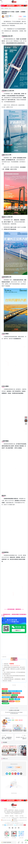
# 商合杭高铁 (14, 695)
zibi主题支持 (14, 818)
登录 (11, 767)
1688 (10, 720)
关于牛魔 (21, 815)
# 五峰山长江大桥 (16, 693)
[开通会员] (26, 420)
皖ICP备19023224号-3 (7, 820)
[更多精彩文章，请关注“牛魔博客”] (14, 620)
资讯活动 (6, 8)
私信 (25, 16)
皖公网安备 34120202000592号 (19, 820)
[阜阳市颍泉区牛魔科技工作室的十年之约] (24, 824)
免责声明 (6, 815)
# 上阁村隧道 (5, 699)
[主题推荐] (26, 417)
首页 (3, 8)
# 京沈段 (17, 701)
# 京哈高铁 (12, 701)
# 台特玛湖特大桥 (6, 697)
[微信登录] (10, 774)
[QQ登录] (7, 774)
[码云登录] (15, 774)
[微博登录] (12, 774)
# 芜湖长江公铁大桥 (6, 695)
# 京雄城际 (17, 699)
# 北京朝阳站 (5, 701)
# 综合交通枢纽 (5, 703)
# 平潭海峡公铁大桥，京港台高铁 (15, 691)
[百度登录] (18, 774)
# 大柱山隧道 (13, 697)
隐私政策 (11, 815)
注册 (19, 767)
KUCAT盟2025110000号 (9, 823)
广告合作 (16, 815)
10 (13, 720)
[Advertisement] (14, 645)
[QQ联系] (26, 423)
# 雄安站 (11, 699)
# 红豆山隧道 (20, 697)
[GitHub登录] (21, 774)
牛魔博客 (7, 15)
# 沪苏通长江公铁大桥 (7, 693)
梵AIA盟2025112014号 (19, 823)
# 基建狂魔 (5, 691)
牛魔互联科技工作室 (23, 817)
